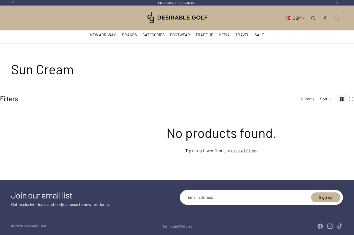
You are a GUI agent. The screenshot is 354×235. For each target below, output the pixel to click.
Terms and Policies (177, 226)
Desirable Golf (35, 226)
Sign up (326, 197)
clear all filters (243, 150)
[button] (326, 99)
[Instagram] (330, 226)
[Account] (325, 18)
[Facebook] (320, 226)
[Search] (313, 18)
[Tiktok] (339, 226)
